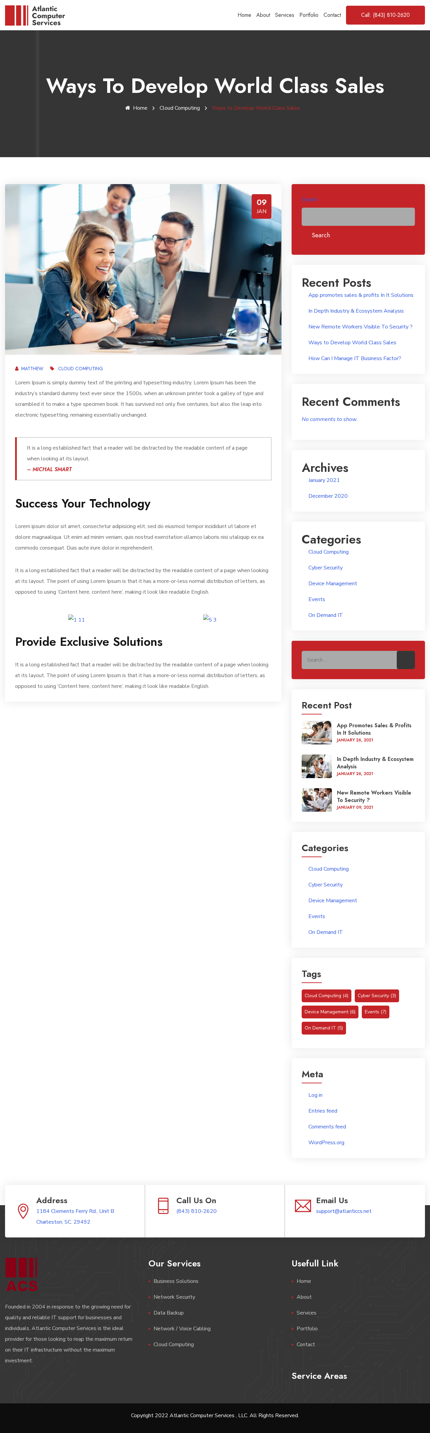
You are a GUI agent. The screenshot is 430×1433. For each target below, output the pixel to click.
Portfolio (308, 15)
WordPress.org (326, 1142)
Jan (261, 211)
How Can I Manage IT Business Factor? (354, 358)
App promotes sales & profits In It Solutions (361, 295)
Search (309, 199)
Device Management (332, 583)
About (263, 15)
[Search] (406, 660)
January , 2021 (355, 740)
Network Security (174, 1297)
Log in (315, 1095)
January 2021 (324, 480)
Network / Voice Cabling (182, 1328)
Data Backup (169, 1313)
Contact (332, 15)
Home (244, 15)
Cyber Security (325, 567)
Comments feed (327, 1126)
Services (284, 15)
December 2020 (328, 496)
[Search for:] (358, 660)
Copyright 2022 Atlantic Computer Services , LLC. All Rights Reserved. (215, 1415)
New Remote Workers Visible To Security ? (360, 326)
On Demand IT (325, 615)
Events (316, 599)
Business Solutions (176, 1281)
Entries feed (322, 1111)
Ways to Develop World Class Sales (352, 342)
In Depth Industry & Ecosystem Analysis (356, 311)
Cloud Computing (180, 108)
